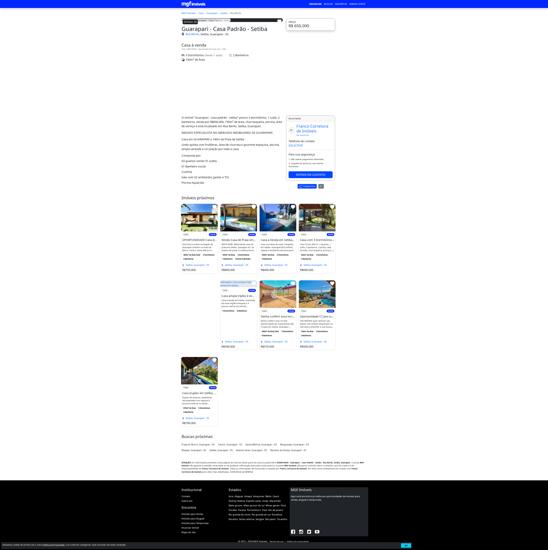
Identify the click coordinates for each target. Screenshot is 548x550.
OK (406, 545)
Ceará (276, 496)
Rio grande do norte (239, 514)
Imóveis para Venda (192, 514)
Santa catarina (246, 519)
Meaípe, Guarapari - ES (194, 450)
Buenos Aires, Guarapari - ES (251, 450)
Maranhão (275, 500)
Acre (231, 496)
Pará (283, 505)
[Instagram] (301, 531)
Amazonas (258, 496)
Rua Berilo (192, 34)
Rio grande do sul (261, 514)
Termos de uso (277, 541)
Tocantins (282, 519)
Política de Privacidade (54, 544)
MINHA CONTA (357, 4)
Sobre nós (187, 500)
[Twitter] (309, 531)
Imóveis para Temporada (195, 523)
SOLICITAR (296, 145)
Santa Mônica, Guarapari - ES (261, 444)
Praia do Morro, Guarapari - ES (198, 444)
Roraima (233, 519)
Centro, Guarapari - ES (230, 444)
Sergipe (260, 519)
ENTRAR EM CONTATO (310, 175)
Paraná (242, 510)
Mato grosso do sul (254, 505)
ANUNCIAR (315, 4)
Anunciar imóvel (190, 527)
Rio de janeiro (275, 510)
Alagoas (239, 496)
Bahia (268, 496)
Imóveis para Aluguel (193, 518)
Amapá (248, 496)
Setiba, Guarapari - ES (214, 34)
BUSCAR (328, 4)
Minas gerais (273, 505)
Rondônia (277, 514)
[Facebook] (293, 531)
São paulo (270, 519)
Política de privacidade (298, 541)
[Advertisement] (232, 89)
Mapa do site (189, 532)
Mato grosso (235, 505)
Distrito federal (237, 500)
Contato (186, 496)
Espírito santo (253, 500)
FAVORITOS (341, 4)
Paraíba (233, 510)
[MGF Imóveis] (194, 4)
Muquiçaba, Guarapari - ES (294, 444)
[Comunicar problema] (321, 186)
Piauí (264, 510)
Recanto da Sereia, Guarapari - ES (288, 450)
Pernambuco (254, 510)
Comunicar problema (241, 471)
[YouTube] (317, 531)
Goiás (265, 500)
